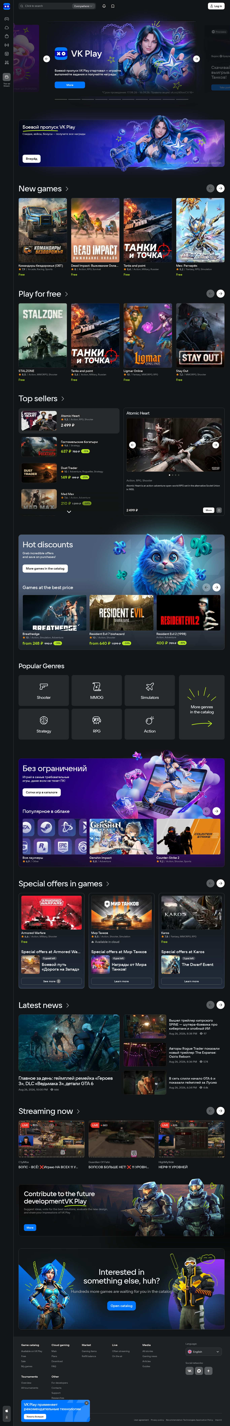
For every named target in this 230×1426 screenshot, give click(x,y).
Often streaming (121, 1351)
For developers (60, 1382)
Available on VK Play (31, 1351)
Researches (58, 1397)
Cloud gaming (60, 1345)
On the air (117, 1356)
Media (146, 1345)
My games (26, 1366)
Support (56, 1392)
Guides (146, 1366)
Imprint (218, 1420)
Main (54, 1351)
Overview (26, 1382)
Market (86, 1345)
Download (57, 1361)
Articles (146, 1361)
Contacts (56, 1387)
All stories (147, 1351)
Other (55, 1376)
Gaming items (89, 1351)
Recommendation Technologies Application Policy (189, 1420)
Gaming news (149, 1356)
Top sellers (38, 398)
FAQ (54, 1366)
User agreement (141, 1420)
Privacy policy (157, 1420)
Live (115, 1345)
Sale (23, 1361)
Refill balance (89, 1356)
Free (23, 1356)
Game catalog (30, 1345)
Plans (54, 1356)
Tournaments (29, 1376)
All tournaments (29, 1387)
